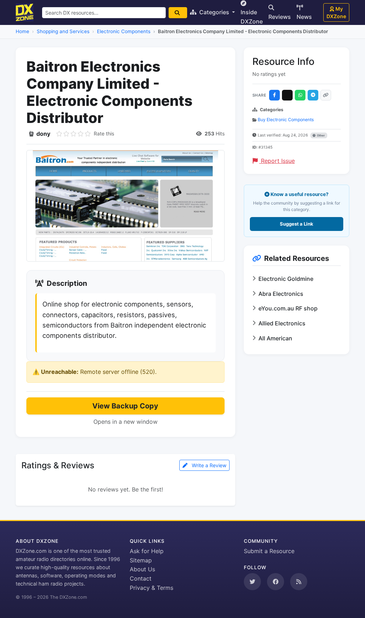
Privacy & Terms (151, 587)
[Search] (178, 12)
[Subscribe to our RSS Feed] (298, 581)
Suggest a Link (296, 224)
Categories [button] (214, 12)
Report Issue (277, 160)
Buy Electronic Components (286, 119)
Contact (140, 578)
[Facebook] (274, 95)
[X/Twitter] (287, 95)
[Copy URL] (325, 95)
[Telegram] (313, 95)
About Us (142, 569)
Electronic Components (123, 31)
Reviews (279, 16)
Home (22, 31)
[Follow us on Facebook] (275, 581)
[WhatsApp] (300, 95)
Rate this (104, 133)
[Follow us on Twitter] (252, 581)
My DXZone (336, 12)
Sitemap (141, 560)
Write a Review (208, 465)
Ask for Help (147, 551)
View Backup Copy (125, 406)
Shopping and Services (63, 31)
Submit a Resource (269, 551)
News (304, 16)
